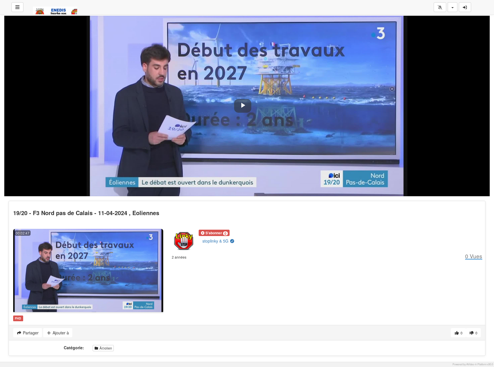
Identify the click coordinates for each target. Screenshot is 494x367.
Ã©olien (105, 348)
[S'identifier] (465, 7)
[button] (214, 233)
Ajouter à (60, 333)
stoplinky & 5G (216, 241)
